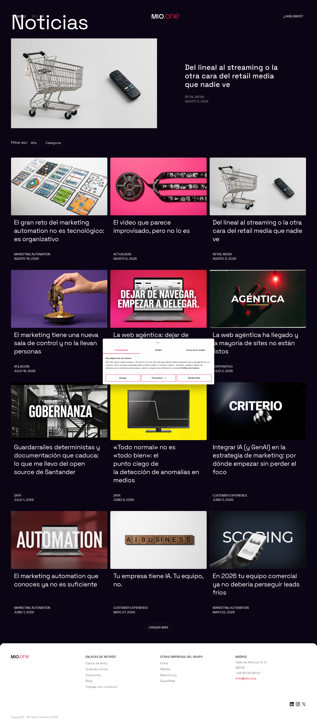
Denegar (123, 378)
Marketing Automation (32, 254)
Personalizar (157, 378)
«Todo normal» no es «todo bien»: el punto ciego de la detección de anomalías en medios (156, 463)
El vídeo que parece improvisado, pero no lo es (152, 226)
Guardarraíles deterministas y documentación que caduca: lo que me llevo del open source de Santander (57, 459)
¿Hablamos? (293, 16)
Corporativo (223, 366)
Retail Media (194, 97)
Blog (88, 681)
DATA (17, 495)
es (34, 16)
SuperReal (167, 681)
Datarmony (168, 675)
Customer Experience (230, 495)
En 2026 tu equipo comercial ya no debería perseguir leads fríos (256, 584)
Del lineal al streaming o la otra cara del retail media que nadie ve (231, 76)
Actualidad (122, 254)
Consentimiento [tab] (121, 350)
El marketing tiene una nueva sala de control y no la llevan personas (56, 343)
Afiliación (21, 366)
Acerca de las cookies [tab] (195, 350)
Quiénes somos (96, 669)
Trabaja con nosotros (101, 687)
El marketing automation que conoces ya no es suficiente (57, 580)
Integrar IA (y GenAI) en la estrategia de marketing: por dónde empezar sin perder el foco (254, 459)
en (41, 16)
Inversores (93, 675)
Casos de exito (96, 663)
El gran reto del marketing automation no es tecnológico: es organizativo (59, 230)
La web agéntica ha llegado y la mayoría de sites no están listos (255, 343)
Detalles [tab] (158, 350)
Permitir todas (194, 378)
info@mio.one (246, 678)
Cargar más (158, 627)
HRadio (165, 669)
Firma (164, 663)
